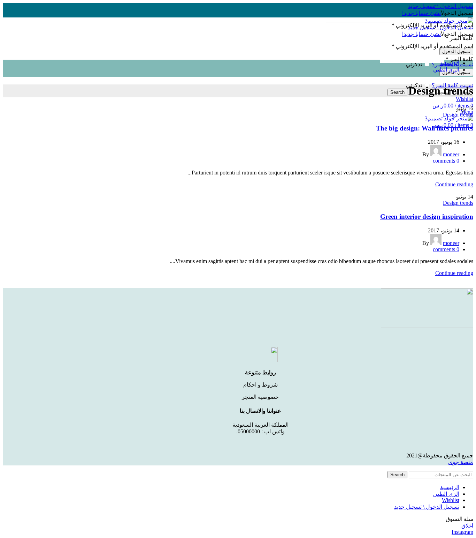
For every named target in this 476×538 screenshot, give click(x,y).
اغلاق (467, 526)
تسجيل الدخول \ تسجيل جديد (426, 507)
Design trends (458, 115)
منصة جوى (460, 462)
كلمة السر (459, 38)
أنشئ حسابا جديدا (421, 13)
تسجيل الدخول (456, 51)
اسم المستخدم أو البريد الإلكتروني (432, 46)
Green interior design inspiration (426, 216)
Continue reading (454, 184)
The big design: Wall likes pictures (424, 128)
